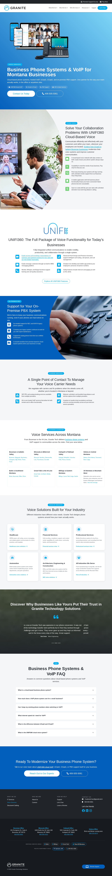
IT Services (10, 799)
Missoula (36, 457)
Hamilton (42, 457)
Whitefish (66, 457)
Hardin (76, 476)
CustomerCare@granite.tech (94, 799)
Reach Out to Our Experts (42, 773)
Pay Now (105, 2)
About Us (35, 799)
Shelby (48, 474)
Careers (34, 802)
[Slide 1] (53, 643)
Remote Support (94, 866)
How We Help (62, 796)
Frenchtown (40, 459)
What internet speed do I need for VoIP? (32, 715)
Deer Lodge (86, 459)
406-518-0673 (93, 833)
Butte (10, 476)
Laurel (65, 476)
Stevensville (48, 457)
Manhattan (24, 457)
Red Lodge (70, 476)
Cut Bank (43, 474)
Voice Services (11, 802)
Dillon (20, 476)
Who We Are (62, 8)
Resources (85, 8)
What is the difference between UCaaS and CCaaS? (36, 724)
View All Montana (79, 844)
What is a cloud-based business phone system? (34, 690)
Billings (61, 476)
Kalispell (61, 457)
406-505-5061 (51, 93)
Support (94, 8)
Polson (64, 459)
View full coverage (92, 482)
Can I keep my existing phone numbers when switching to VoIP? (40, 707)
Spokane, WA (59, 848)
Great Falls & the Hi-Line (43, 471)
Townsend (98, 457)
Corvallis (46, 459)
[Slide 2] (56, 643)
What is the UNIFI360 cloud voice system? (32, 732)
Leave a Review (62, 805)
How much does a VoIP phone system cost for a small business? (40, 698)
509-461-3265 (72, 848)
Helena (85, 457)
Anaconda (15, 476)
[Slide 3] (59, 643)
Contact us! (86, 797)
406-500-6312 (43, 834)
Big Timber (18, 459)
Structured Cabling (13, 805)
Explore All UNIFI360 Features (56, 281)
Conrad (36, 476)
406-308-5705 (68, 834)
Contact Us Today (21, 93)
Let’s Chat (102, 8)
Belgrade (17, 457)
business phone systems (74, 439)
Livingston (12, 459)
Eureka (68, 459)
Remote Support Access (90, 2)
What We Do (52, 8)
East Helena (91, 457)
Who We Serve (74, 8)
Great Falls (37, 474)
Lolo (35, 459)
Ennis (24, 476)
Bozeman (11, 457)
